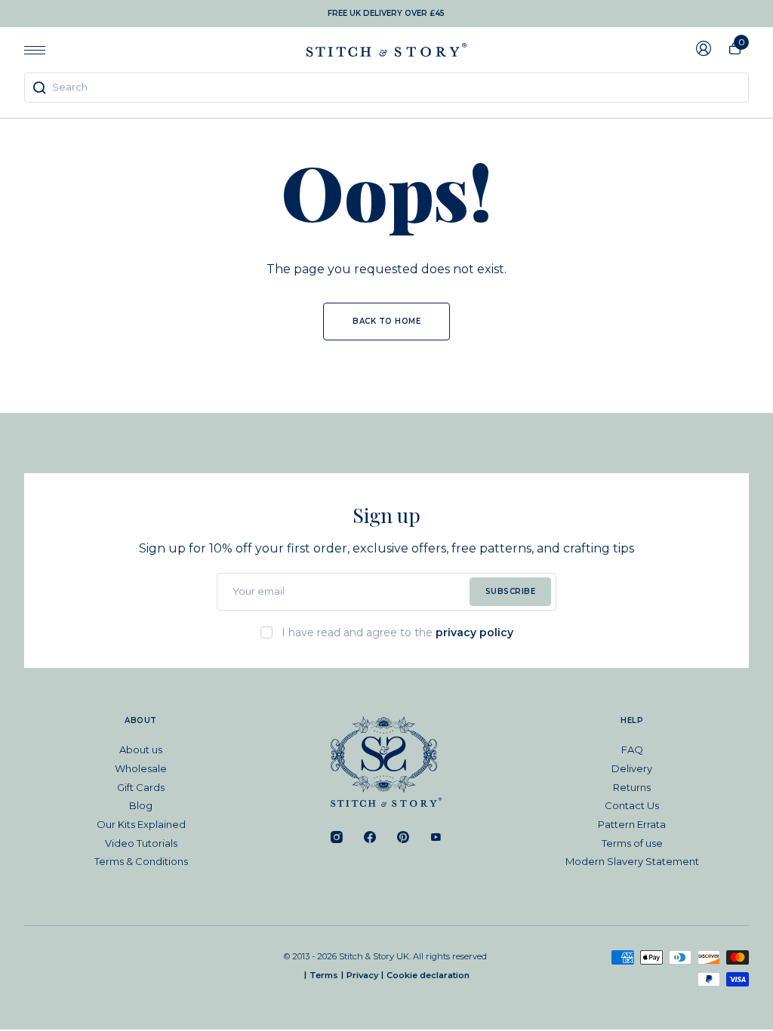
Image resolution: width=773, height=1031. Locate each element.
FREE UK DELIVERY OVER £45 (386, 13)
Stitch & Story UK (386, 50)
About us (140, 749)
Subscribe (510, 591)
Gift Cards (141, 787)
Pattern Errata (632, 824)
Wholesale (141, 768)
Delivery (631, 768)
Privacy (362, 975)
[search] (386, 87)
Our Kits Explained (141, 824)
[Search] (39, 87)
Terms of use (632, 843)
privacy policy (474, 632)
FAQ (632, 749)
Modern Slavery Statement (632, 861)
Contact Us (632, 805)
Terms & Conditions (141, 861)
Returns (632, 787)
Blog (140, 805)
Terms (324, 975)
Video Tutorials (141, 843)
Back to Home (386, 321)
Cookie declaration (428, 975)
